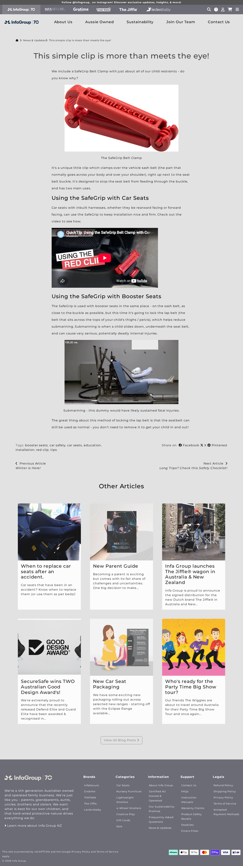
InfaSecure (91, 785)
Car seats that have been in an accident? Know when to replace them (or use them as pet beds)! (49, 589)
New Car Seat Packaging (109, 684)
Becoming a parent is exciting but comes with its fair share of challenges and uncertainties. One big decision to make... (119, 581)
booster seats (36, 445)
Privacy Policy (223, 797)
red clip (42, 450)
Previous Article (32, 463)
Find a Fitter (190, 831)
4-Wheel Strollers (128, 808)
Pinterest (219, 445)
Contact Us (219, 22)
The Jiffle (90, 803)
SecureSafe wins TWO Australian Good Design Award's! (48, 687)
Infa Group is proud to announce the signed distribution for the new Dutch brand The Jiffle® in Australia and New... (192, 597)
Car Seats (122, 785)
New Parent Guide (115, 566)
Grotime (90, 791)
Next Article (214, 463)
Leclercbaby (92, 809)
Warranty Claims (192, 808)
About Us (63, 22)
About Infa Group (161, 785)
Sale (119, 826)
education (92, 445)
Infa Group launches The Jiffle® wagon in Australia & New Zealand (190, 574)
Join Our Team (180, 22)
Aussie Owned (99, 22)
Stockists (187, 824)
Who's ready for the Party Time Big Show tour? (190, 687)
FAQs (185, 791)
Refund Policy (223, 785)
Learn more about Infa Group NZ (34, 825)
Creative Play (125, 814)
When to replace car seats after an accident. (46, 571)
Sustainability (140, 22)
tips (53, 450)
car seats (74, 445)
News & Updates (34, 40)
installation (25, 450)
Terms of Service (225, 803)
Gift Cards (123, 820)
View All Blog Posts (120, 740)
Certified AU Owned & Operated (157, 796)
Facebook (191, 445)
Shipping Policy (225, 791)
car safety (57, 445)
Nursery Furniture (128, 791)
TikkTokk (90, 797)
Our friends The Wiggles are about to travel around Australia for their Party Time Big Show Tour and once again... (192, 707)
